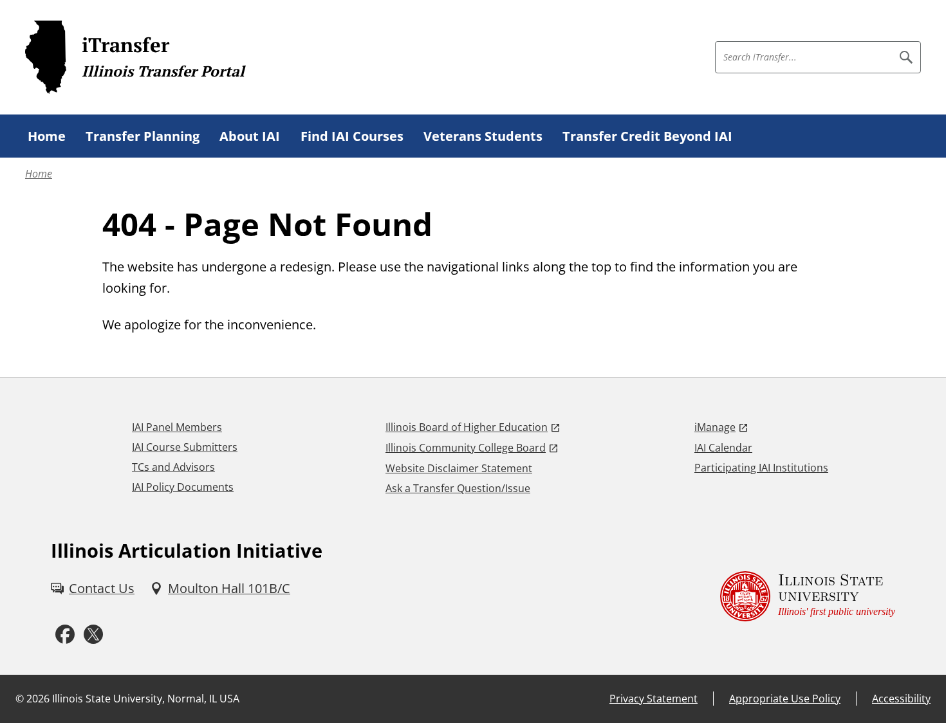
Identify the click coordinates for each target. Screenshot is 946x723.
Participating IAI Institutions (761, 468)
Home (38, 174)
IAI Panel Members (177, 427)
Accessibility (901, 698)
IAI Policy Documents (183, 487)
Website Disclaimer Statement (458, 468)
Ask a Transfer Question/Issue (457, 488)
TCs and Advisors (173, 467)
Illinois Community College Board (465, 448)
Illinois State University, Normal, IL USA (145, 698)
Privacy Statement (653, 698)
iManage (715, 427)
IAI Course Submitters (184, 447)
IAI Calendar (723, 448)
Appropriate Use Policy (784, 698)
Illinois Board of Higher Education (466, 427)
